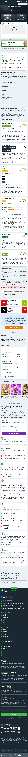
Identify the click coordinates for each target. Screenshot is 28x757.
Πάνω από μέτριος (7, 19)
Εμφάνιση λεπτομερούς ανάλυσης (15, 131)
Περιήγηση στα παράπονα (15, 214)
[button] (4, 24)
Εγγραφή (14, 714)
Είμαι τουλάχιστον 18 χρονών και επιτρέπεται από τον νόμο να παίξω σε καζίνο (15, 717)
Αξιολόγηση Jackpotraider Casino (9, 585)
